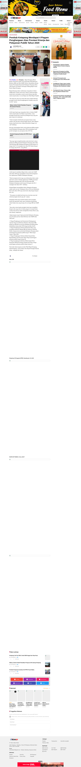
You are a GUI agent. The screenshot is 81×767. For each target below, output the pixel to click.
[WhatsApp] (43, 47)
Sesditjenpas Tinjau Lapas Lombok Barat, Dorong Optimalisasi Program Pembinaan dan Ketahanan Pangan (62, 85)
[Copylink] (46, 47)
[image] (47, 657)
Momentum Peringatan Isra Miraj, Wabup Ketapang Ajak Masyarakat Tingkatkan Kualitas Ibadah (61, 73)
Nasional (13, 688)
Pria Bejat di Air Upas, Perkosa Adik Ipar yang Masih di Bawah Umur (61, 91)
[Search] (37, 18)
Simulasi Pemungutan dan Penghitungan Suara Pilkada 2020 (61, 79)
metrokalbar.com (17, 46)
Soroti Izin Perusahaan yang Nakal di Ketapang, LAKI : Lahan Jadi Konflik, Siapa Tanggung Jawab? (62, 97)
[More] (49, 47)
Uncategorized (13, 34)
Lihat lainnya (45, 688)
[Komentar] (40, 47)
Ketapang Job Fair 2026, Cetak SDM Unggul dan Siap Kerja (23, 655)
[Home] (67, 18)
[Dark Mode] (71, 18)
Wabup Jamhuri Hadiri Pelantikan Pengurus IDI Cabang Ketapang (20, 106)
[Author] (10, 46)
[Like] (36, 47)
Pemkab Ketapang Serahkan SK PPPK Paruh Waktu (21, 135)
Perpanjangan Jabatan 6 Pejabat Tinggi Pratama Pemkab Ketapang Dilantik (61, 66)
